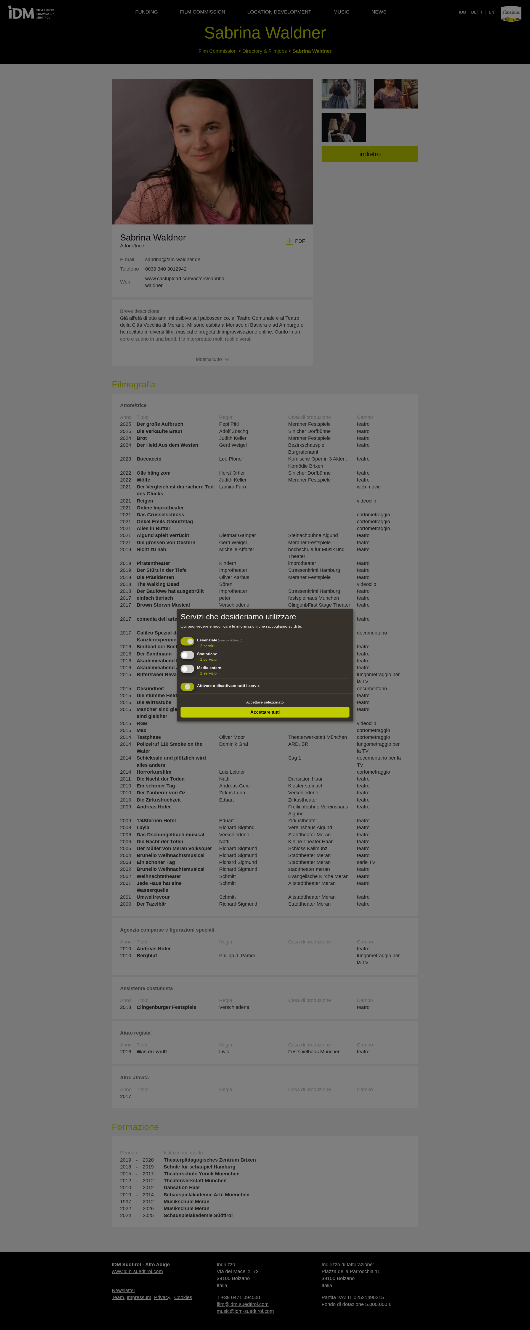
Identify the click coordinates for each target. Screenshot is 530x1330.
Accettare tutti (265, 712)
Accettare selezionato (265, 702)
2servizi (205, 645)
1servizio (207, 659)
